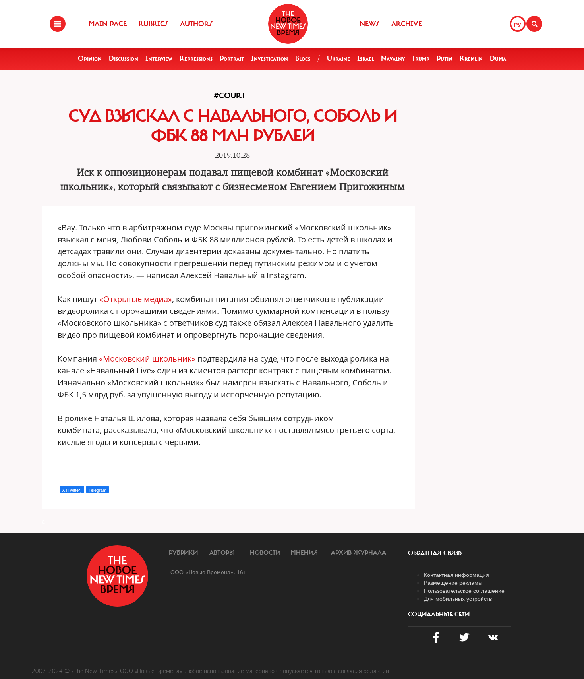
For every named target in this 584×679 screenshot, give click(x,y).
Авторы (222, 553)
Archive (406, 23)
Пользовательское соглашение (464, 590)
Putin (445, 58)
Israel (365, 58)
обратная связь (435, 553)
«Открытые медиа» (135, 299)
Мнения (304, 553)
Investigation (269, 58)
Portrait (232, 58)
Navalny (393, 58)
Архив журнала (358, 553)
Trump (420, 58)
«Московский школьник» (147, 358)
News (369, 23)
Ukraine (338, 58)
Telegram (97, 490)
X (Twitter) (72, 490)
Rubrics (153, 23)
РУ (517, 25)
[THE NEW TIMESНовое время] (288, 24)
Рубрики (183, 553)
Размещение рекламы (453, 582)
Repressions (196, 58)
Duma (498, 58)
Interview (158, 58)
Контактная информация (456, 574)
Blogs (302, 58)
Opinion (90, 58)
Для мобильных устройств (458, 598)
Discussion (123, 58)
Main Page (108, 23)
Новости (265, 553)
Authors (196, 23)
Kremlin (471, 58)
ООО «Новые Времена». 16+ (208, 572)
